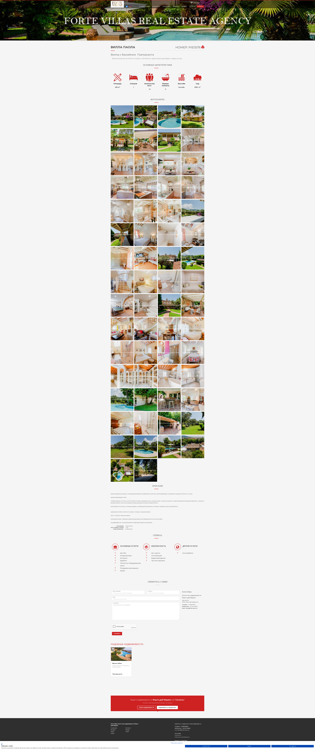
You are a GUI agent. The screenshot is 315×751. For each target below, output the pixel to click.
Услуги (192, 6)
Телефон (150, 591)
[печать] (202, 47)
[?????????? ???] (122, 211)
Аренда (176, 6)
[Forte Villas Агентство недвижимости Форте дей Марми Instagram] (130, 6)
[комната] (193, 282)
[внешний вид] (122, 117)
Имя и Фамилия (116, 591)
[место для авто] (146, 470)
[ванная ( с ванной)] (169, 376)
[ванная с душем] (193, 234)
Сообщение (116, 603)
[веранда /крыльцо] (146, 140)
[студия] (146, 258)
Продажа (166, 6)
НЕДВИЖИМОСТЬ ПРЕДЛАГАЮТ (167, 707)
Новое (184, 6)
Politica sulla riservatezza (177, 743)
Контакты (156, 6)
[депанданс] (146, 400)
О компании (144, 6)
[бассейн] (122, 400)
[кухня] (122, 187)
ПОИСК (200, 6)
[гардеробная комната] (169, 234)
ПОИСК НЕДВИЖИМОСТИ (146, 707)
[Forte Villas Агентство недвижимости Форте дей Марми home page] (117, 4)
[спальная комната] (146, 234)
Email (114, 597)
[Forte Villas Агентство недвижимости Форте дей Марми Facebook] (127, 6)
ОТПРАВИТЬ (117, 633)
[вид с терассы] (122, 234)
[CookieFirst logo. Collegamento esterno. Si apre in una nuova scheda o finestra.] (1, 744)
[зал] (193, 140)
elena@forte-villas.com (191, 608)
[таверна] (122, 282)
